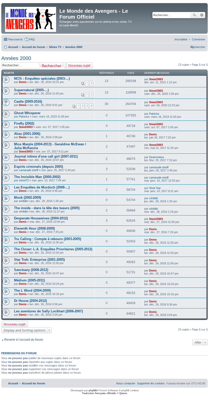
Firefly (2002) (24, 123)
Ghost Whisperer (27, 113)
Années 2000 (16, 58)
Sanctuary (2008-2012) (31, 270)
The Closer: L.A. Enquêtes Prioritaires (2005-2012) (53, 249)
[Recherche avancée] (65, 65)
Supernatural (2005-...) (31, 90)
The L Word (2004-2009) (32, 290)
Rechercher (194, 15)
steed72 (24, 180)
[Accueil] (31, 18)
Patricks (24, 116)
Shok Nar (155, 187)
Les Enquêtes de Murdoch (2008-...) (42, 187)
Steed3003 (156, 79)
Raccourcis (15, 39)
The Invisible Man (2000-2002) (37, 177)
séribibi (23, 201)
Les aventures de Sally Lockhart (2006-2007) (48, 311)
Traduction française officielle (99, 393)
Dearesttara (156, 157)
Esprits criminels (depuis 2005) (38, 167)
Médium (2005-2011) (29, 280)
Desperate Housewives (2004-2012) (41, 218)
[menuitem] (198, 39)
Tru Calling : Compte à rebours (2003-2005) (47, 239)
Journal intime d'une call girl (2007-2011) (46, 156)
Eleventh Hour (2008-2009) (34, 228)
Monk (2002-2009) (27, 197)
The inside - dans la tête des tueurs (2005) (47, 208)
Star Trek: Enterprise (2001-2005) (39, 260)
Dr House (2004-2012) (30, 301)
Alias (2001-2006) (27, 134)
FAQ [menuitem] (32, 39)
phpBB (93, 390)
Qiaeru (123, 393)
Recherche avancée (201, 15)
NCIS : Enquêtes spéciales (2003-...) (42, 78)
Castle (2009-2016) (28, 101)
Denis (23, 82)
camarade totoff (28, 170)
